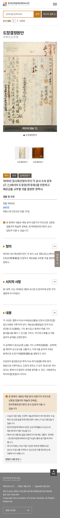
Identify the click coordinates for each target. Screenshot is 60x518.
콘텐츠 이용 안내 (12, 459)
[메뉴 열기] (55, 4)
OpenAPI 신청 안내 (42, 486)
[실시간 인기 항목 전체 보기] (13, 20)
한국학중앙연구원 (11, 479)
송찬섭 (6, 207)
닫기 (54, 246)
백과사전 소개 (8, 486)
